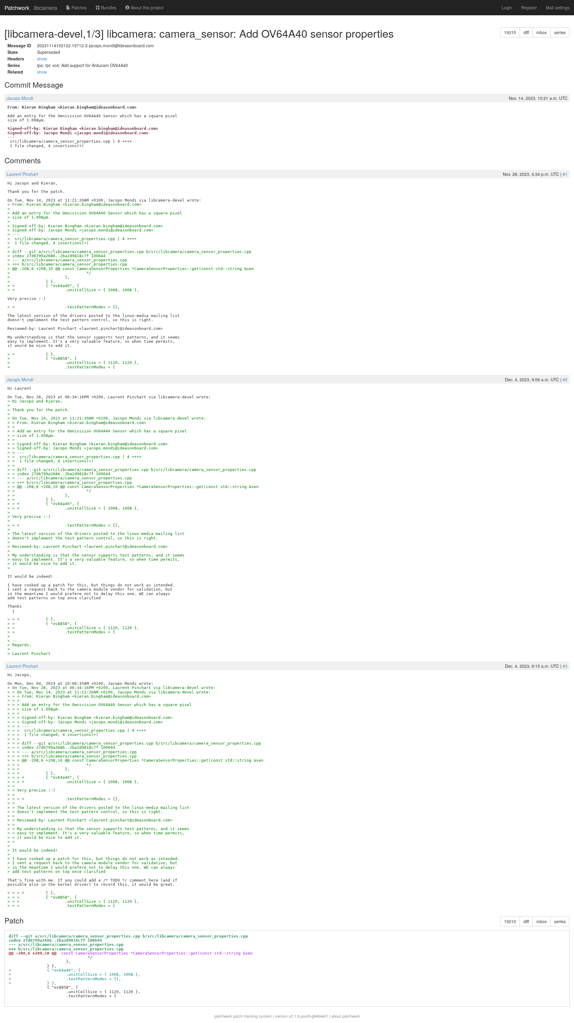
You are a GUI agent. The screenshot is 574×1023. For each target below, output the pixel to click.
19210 (510, 32)
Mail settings (558, 7)
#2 (565, 379)
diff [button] (526, 32)
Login (507, 7)
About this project (146, 7)
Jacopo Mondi (20, 98)
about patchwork (346, 1016)
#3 (565, 666)
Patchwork (16, 7)
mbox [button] (541, 32)
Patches (78, 7)
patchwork (223, 1016)
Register (529, 7)
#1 (565, 174)
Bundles (108, 7)
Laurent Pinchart (22, 174)
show (42, 59)
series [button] (560, 32)
